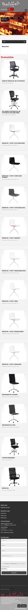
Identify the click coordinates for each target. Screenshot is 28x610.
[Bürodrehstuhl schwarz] (14, 383)
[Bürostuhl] (14, 476)
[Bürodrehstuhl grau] (14, 413)
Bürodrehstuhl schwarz (10, 394)
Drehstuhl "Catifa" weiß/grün (11, 364)
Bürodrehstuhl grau (8, 425)
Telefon (3, 550)
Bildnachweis (4, 517)
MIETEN (10, 17)
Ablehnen (24, 606)
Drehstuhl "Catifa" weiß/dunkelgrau (14, 270)
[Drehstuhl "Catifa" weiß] (14, 289)
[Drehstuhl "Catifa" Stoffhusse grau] (14, 196)
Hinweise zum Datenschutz (11, 563)
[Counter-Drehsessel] (14, 446)
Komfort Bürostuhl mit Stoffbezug (13, 81)
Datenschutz (3, 515)
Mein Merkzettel (4, 9)
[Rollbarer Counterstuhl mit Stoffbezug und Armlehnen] (14, 99)
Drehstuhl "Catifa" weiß (10, 301)
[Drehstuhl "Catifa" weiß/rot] (14, 226)
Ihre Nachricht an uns (7, 555)
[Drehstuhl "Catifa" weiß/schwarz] (14, 320)
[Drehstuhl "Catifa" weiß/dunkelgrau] (14, 259)
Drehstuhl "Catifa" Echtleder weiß (13, 143)
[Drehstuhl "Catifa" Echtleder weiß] (14, 131)
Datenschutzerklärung (20, 608)
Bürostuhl (5, 488)
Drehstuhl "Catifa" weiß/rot (11, 238)
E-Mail (3, 545)
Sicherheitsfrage (6, 566)
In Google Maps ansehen (7, 532)
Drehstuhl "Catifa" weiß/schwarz (12, 331)
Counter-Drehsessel (8, 458)
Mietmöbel (15, 17)
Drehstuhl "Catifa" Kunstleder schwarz (12, 176)
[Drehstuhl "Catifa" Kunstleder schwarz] (14, 164)
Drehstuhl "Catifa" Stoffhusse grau (13, 207)
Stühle (21, 17)
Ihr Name (4, 540)
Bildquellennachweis (5, 507)
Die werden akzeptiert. (14, 563)
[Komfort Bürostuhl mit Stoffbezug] (14, 69)
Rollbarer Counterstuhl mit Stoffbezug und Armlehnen (11, 112)
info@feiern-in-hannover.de (10, 525)
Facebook (12, 589)
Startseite (4, 17)
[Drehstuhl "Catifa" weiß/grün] (14, 352)
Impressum (3, 513)
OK (19, 606)
